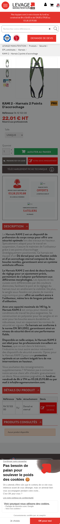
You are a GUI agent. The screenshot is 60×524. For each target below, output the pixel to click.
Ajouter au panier (39, 152)
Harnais (10, 234)
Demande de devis (42, 38)
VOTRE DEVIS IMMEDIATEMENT (45, 161)
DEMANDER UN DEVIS (50, 408)
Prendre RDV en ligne (15, 161)
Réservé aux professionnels (15, 122)
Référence (7, 113)
